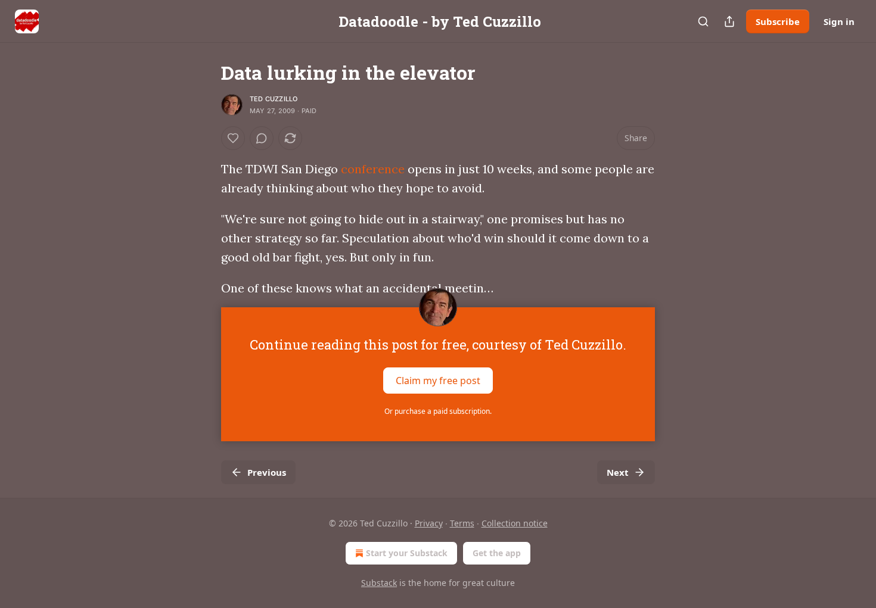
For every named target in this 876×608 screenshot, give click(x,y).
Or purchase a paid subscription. (438, 411)
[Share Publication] (729, 21)
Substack (379, 582)
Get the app (497, 553)
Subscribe (778, 21)
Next (618, 472)
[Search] (703, 21)
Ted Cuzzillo (273, 99)
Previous (266, 472)
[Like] (233, 138)
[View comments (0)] (262, 138)
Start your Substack (407, 553)
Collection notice (515, 523)
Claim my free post (438, 380)
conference (373, 168)
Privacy (429, 523)
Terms (462, 523)
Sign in (839, 21)
